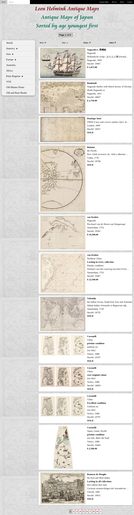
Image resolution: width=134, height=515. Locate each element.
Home (4, 2)
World (9, 43)
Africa (9, 70)
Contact (129, 2)
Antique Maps (104, 2)
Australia (10, 65)
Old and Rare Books (16, 92)
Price (42, 43)
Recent (114, 2)
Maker (86, 43)
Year (64, 43)
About (122, 2)
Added (111, 43)
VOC (8, 81)
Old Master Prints (14, 87)
